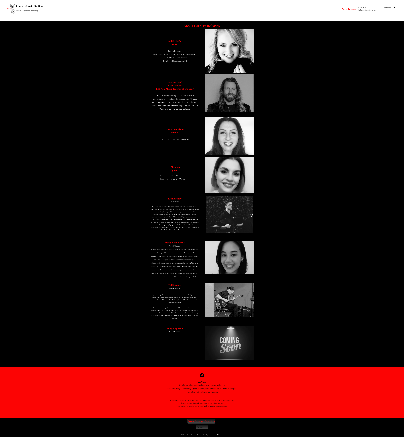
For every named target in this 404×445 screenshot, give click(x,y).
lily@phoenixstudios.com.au (367, 10)
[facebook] (394, 7)
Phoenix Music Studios (29, 6)
